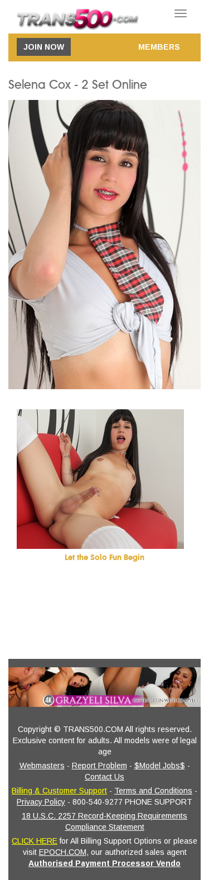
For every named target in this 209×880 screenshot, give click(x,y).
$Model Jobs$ (159, 765)
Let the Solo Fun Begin (104, 557)
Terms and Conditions (153, 790)
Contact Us (104, 776)
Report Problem (99, 765)
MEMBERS (159, 46)
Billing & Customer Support (59, 790)
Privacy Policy (41, 801)
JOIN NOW (43, 46)
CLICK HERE (34, 840)
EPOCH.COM (62, 852)
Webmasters (42, 765)
